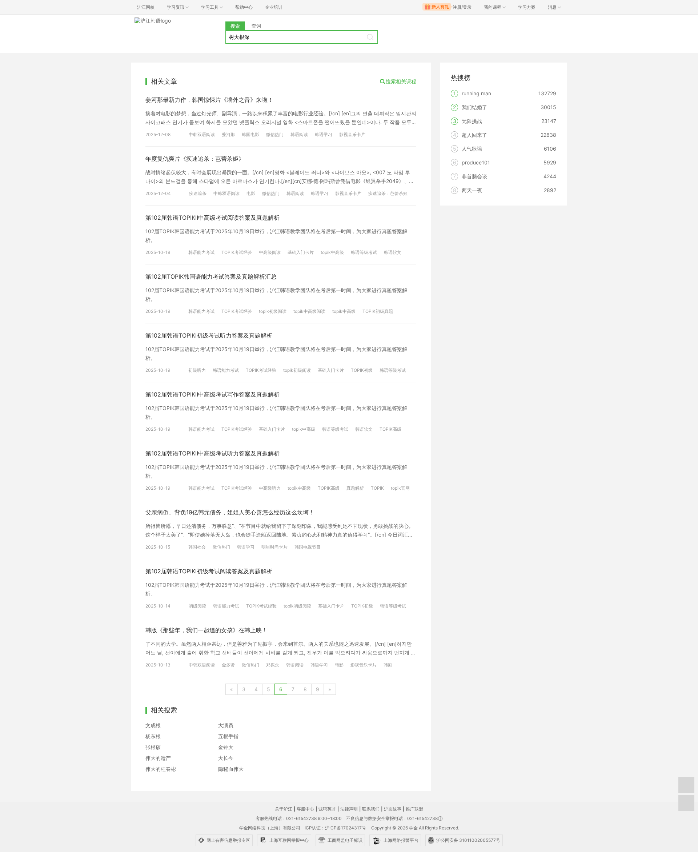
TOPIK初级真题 (377, 311)
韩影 (339, 665)
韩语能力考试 (201, 252)
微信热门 (275, 134)
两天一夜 (472, 190)
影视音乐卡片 (352, 134)
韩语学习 (323, 134)
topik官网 (400, 488)
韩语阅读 (299, 134)
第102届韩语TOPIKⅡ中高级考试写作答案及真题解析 (212, 394)
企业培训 (273, 7)
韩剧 (388, 665)
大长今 (225, 758)
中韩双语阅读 (202, 134)
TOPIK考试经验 (236, 252)
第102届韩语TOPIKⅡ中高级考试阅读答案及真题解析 (212, 217)
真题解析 (355, 488)
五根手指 (228, 736)
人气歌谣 (472, 149)
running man (476, 93)
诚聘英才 (327, 809)
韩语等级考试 (364, 252)
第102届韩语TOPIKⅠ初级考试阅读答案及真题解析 (208, 571)
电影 (250, 193)
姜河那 (228, 134)
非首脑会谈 (474, 176)
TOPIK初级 (362, 370)
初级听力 (197, 370)
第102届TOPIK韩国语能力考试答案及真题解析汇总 (211, 276)
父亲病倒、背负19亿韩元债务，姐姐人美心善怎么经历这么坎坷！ (229, 512)
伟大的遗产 (158, 758)
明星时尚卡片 (274, 547)
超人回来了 (474, 135)
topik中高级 (332, 252)
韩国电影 (250, 134)
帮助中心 (244, 7)
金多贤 (228, 665)
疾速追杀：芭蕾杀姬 (388, 193)
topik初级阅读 (272, 311)
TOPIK (377, 488)
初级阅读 (197, 606)
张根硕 (153, 747)
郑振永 (272, 665)
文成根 (153, 725)
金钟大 (225, 747)
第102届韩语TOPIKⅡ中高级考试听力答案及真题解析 (212, 453)
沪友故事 (392, 809)
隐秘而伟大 (231, 769)
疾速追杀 (197, 193)
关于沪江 (283, 809)
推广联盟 (414, 809)
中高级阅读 (270, 252)
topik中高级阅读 (309, 311)
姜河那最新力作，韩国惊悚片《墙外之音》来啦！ (209, 99)
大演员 (225, 725)
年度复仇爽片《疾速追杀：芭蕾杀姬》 (194, 158)
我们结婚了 (474, 107)
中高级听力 (270, 488)
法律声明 (349, 809)
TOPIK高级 (390, 429)
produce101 (476, 162)
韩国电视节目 (307, 547)
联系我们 (371, 809)
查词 (256, 26)
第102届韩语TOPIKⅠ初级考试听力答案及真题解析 (208, 335)
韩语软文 (392, 252)
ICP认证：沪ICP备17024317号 (335, 828)
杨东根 (153, 736)
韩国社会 (197, 547)
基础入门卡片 (301, 252)
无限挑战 (472, 121)
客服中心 (305, 809)
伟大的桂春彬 (160, 769)
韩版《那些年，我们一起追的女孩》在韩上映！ (206, 630)
